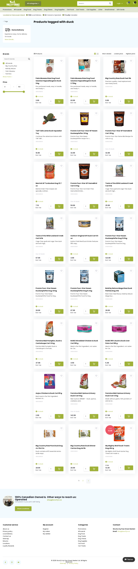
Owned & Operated (53, 15)
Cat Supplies (91, 10)
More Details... (9, 39)
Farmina (8, 74)
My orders (46, 531)
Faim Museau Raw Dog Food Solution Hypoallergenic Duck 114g (48, 80)
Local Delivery (34, 15)
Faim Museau (10, 71)
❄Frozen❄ (17, 10)
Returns (5, 541)
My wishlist (46, 534)
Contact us (7, 536)
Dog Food (27, 10)
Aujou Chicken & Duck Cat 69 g (49, 393)
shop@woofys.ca (54, 500)
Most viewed (106, 54)
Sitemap (6, 539)
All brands (8, 63)
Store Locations (23, 509)
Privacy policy (7, 531)
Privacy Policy (73, 563)
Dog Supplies (60, 10)
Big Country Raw (11, 66)
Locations (6, 543)
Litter (100, 10)
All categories (32, 3)
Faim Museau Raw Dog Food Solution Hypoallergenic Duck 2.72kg (83, 80)
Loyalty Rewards (8, 546)
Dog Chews (48, 10)
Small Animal (109, 10)
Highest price (130, 54)
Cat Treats (80, 10)
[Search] (110, 3)
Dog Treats (37, 10)
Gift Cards (120, 10)
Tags (6, 21)
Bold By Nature (10, 69)
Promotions (7, 10)
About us (6, 529)
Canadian (70, 15)
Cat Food (70, 10)
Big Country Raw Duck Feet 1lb (118, 78)
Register (46, 529)
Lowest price (118, 54)
